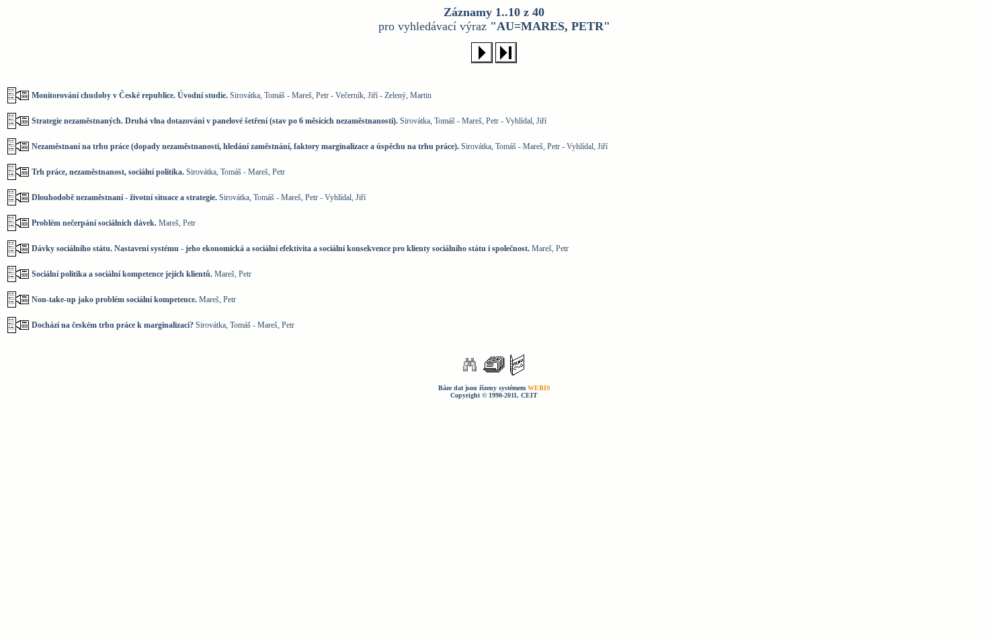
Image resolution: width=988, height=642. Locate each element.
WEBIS (539, 388)
